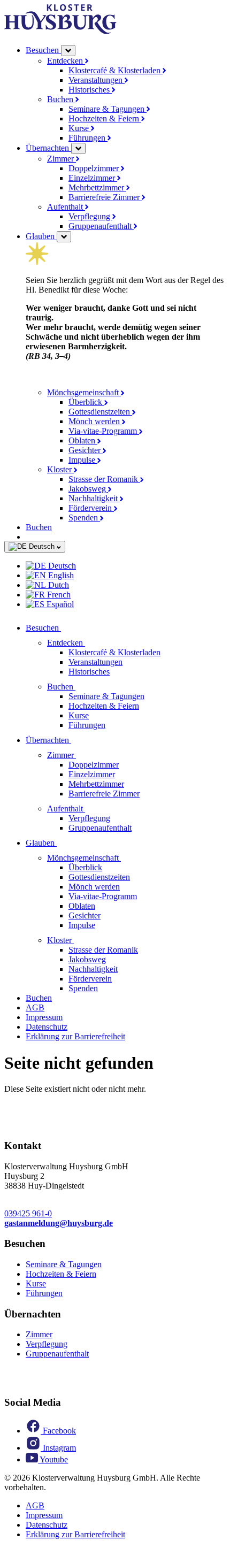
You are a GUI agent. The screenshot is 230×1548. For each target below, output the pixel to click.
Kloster (60, 469)
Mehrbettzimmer (97, 187)
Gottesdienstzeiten (100, 411)
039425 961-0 (28, 1213)
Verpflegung (90, 216)
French (58, 594)
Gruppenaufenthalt (101, 226)
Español (59, 604)
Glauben (41, 236)
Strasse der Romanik (104, 479)
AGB (35, 1007)
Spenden (84, 517)
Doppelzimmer (94, 168)
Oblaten (82, 440)
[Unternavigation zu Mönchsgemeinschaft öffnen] (127, 857)
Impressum (44, 1017)
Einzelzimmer (92, 177)
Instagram (58, 1447)
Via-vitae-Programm (103, 430)
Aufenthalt (66, 206)
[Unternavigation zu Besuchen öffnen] (67, 627)
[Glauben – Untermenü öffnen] (64, 236)
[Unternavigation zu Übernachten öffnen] (77, 740)
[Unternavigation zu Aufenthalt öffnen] (91, 808)
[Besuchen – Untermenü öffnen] (68, 50)
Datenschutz (46, 1026)
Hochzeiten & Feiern (104, 118)
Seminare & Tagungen (107, 108)
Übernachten (48, 147)
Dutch (57, 584)
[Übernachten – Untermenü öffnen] (78, 148)
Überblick (86, 402)
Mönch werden (95, 421)
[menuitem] (126, 566)
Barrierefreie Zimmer (105, 197)
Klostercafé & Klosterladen (115, 70)
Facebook (58, 1430)
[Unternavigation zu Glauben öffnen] (63, 842)
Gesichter (85, 450)
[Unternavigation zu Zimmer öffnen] (82, 755)
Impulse (82, 459)
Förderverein (91, 507)
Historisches (90, 89)
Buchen (61, 99)
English (60, 575)
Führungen (88, 137)
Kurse (79, 128)
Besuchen (43, 50)
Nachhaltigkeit (94, 498)
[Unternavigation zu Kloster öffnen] (80, 940)
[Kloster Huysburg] (60, 31)
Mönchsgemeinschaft (84, 392)
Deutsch (42, 546)
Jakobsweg (88, 488)
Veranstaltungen (96, 80)
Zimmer (61, 158)
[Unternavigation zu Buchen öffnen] (81, 686)
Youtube (53, 1459)
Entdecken (66, 60)
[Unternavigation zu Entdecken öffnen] (91, 642)
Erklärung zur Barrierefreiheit (75, 1036)
